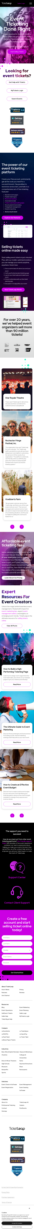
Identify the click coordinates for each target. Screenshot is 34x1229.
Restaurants (23, 1069)
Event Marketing (24, 1007)
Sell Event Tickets (7, 1013)
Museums (4, 1066)
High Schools (5, 1063)
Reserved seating (11, 199)
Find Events (23, 1108)
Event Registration (7, 1087)
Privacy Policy (5, 1192)
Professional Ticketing (8, 1105)
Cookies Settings (17, 1227)
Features (4, 992)
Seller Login (22, 1013)
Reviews (21, 992)
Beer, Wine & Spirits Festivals (10, 1052)
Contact (4, 1108)
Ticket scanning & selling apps (14, 203)
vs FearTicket (6, 1037)
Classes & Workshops (25, 1052)
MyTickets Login (24, 1016)
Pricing (21, 989)
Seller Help (5, 1016)
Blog (3, 1007)
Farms (21, 1061)
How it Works (5, 989)
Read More (17, 684)
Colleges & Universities (23, 1056)
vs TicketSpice (23, 1031)
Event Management (25, 1084)
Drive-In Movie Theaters (9, 1061)
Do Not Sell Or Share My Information (12, 1187)
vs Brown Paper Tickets (9, 1040)
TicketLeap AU (24, 1102)
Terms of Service (7, 1202)
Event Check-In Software (9, 1084)
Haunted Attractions (25, 1063)
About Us (4, 1102)
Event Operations (7, 1010)
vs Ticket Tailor (23, 1037)
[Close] (29, 1208)
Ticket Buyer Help (7, 1019)
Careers (21, 1105)
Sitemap (4, 1111)
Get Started (5, 995)
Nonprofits (5, 1069)
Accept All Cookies (17, 1223)
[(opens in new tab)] (17, 110)
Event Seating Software (23, 1088)
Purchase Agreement (8, 1197)
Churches (4, 1055)
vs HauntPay (23, 1034)
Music (21, 1066)
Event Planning (23, 1010)
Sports (4, 1072)
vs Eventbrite (6, 1031)
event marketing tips (9, 611)
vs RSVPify (5, 1034)
